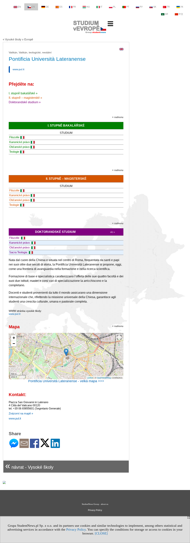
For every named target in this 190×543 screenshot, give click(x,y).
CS (33, 7)
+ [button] (14, 338)
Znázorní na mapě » (21, 413)
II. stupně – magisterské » (25, 97)
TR (168, 7)
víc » (112, 232)
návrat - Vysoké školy (29, 466)
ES (60, 7)
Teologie (14, 151)
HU (88, 7)
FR (74, 7)
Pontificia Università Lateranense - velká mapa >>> (66, 381)
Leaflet (90, 377)
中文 (181, 14)
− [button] (14, 343)
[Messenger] (13, 446)
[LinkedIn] (55, 446)
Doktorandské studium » (25, 102)
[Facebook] (34, 446)
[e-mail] (24, 446)
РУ (141, 7)
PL (114, 7)
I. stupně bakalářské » (23, 93)
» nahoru (117, 117)
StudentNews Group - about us (95, 504)
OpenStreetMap (104, 377)
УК (181, 7)
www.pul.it (18, 69)
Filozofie (14, 137)
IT (101, 7)
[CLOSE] (101, 533)
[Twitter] (45, 445)
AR (166, 14)
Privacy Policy (76, 529)
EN (19, 7)
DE (47, 7)
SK (154, 7)
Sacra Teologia (18, 252)
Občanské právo (19, 146)
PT (127, 7)
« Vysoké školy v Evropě (18, 39)
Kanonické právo (19, 142)
